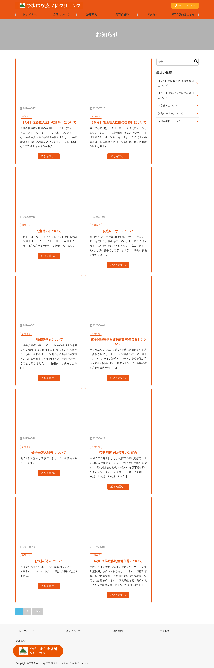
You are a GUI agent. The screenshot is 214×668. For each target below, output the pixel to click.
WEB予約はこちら (183, 14)
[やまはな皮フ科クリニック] (49, 6)
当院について (61, 14)
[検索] (196, 61)
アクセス (152, 14)
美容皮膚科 (122, 14)
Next (37, 611)
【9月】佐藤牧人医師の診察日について (176, 83)
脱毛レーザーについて (170, 113)
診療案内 (91, 14)
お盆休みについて (168, 105)
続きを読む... (49, 156)
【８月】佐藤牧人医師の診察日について (176, 95)
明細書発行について (169, 121)
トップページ (31, 14)
